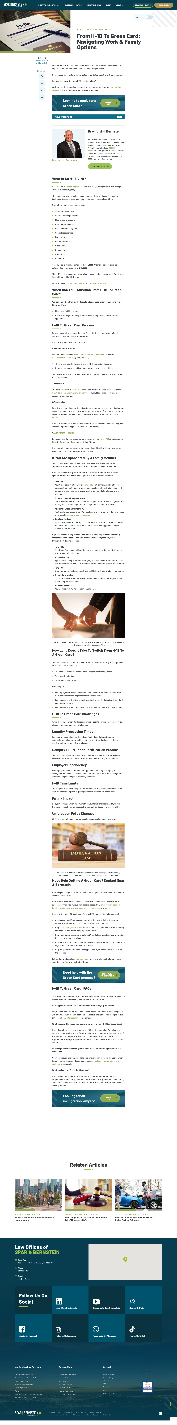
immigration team (81, 959)
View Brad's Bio (98, 166)
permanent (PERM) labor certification (90, 354)
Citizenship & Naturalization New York (28, 1394)
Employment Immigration (24, 1374)
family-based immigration (63, 908)
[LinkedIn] (41, 83)
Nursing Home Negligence (68, 1394)
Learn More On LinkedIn (66, 1308)
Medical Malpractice (66, 1391)
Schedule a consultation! (107, 975)
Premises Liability (65, 1384)
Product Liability (65, 1388)
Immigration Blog (99, 29)
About (105, 1383)
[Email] (41, 97)
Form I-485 (104, 439)
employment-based (109, 904)
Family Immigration (21, 1381)
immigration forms (73, 927)
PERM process (62, 755)
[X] (41, 90)
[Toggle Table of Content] (119, 117)
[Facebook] (41, 76)
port (77, 1033)
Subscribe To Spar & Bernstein (106, 1308)
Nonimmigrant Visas (22, 1388)
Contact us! (108, 103)
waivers (107, 908)
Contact (106, 1387)
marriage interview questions (78, 515)
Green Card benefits (76, 283)
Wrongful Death (64, 1381)
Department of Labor (61, 357)
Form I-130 (88, 484)
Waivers (17, 1391)
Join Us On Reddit (137, 1308)
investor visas (82, 908)
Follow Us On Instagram (66, 1336)
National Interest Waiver (69, 1017)
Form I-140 (76, 389)
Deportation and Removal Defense (27, 1378)
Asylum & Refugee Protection (25, 1384)
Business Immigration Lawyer (25, 1397)
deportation (94, 908)
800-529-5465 (23, 1271)
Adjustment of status (64, 432)
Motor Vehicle (64, 1378)
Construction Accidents (67, 1374)
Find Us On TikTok (137, 1336)
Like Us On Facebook (28, 1336)
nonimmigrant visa (75, 186)
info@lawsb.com (24, 1279)
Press (105, 1390)
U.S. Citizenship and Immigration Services (71, 392)
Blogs (81, 29)
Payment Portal (108, 1374)
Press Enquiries (109, 1393)
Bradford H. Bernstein (64, 160)
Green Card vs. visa (98, 283)
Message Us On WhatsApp (104, 1336)
